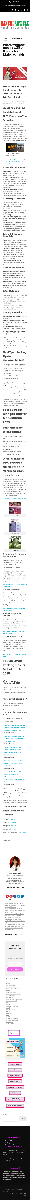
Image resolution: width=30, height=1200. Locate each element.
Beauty (8, 983)
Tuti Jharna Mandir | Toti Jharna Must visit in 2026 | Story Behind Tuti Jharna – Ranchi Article (14, 915)
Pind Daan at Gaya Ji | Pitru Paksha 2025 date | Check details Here (13, 763)
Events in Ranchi (11, 987)
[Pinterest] (27, 9)
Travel (14, 103)
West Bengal (10, 1024)
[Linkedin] (24, 9)
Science (8, 1013)
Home (5, 38)
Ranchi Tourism (11, 1010)
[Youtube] (12, 9)
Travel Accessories (12, 1018)
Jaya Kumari (21, 101)
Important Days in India (13, 994)
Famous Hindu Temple (13, 989)
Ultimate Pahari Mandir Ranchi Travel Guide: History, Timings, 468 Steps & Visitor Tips (14, 727)
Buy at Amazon (10, 985)
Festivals (9, 990)
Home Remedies (11, 992)
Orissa (8, 1004)
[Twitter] (21, 9)
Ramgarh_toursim (12, 1006)
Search (5, 1114)
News (8, 1003)
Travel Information (12, 1020)
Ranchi (8, 1008)
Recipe (8, 1011)
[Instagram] (18, 9)
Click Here (13, 819)
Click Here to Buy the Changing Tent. (15, 499)
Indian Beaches (11, 996)
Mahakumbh (6, 103)
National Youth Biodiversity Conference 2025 (14, 1000)
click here (22, 832)
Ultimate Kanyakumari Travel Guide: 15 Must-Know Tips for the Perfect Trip (14, 738)
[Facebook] (15, 9)
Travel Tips (21, 103)
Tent (7, 1015)
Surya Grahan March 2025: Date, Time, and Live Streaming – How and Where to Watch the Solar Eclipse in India (14, 777)
